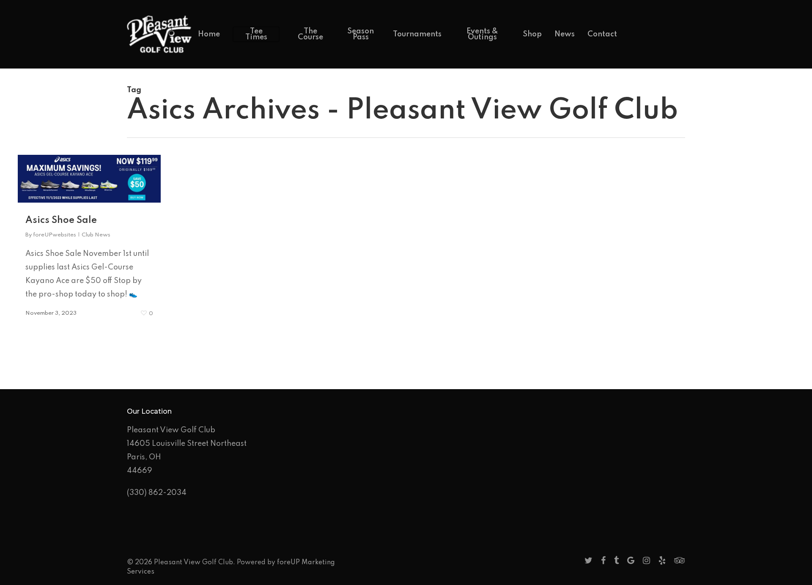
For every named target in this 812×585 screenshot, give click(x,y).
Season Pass (360, 34)
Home (209, 34)
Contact (602, 34)
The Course (310, 34)
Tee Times (256, 34)
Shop (532, 34)
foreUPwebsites (54, 235)
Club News (96, 235)
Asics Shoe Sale (61, 220)
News (564, 34)
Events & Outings (482, 34)
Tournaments (417, 34)
